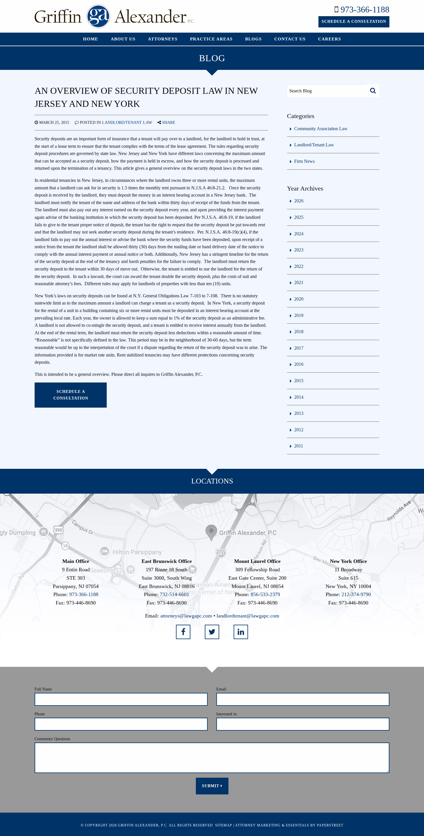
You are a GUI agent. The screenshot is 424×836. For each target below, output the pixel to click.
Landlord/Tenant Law (127, 122)
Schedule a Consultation (354, 21)
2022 (298, 266)
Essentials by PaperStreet (314, 825)
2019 (298, 315)
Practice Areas (211, 39)
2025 (298, 217)
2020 (298, 298)
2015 (298, 380)
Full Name (43, 689)
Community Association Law (321, 128)
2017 (298, 348)
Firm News (304, 161)
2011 (298, 445)
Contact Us (289, 39)
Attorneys (162, 39)
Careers (329, 39)
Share (168, 122)
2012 (298, 429)
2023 (298, 249)
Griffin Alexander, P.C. (143, 825)
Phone (40, 714)
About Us (123, 39)
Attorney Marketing (258, 825)
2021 (298, 282)
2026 (298, 200)
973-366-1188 (365, 9)
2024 (298, 233)
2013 (298, 413)
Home (90, 39)
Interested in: (227, 714)
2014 (298, 397)
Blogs (253, 39)
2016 (298, 364)
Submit (211, 786)
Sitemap (223, 825)
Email (221, 689)
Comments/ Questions (52, 739)
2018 (298, 331)
